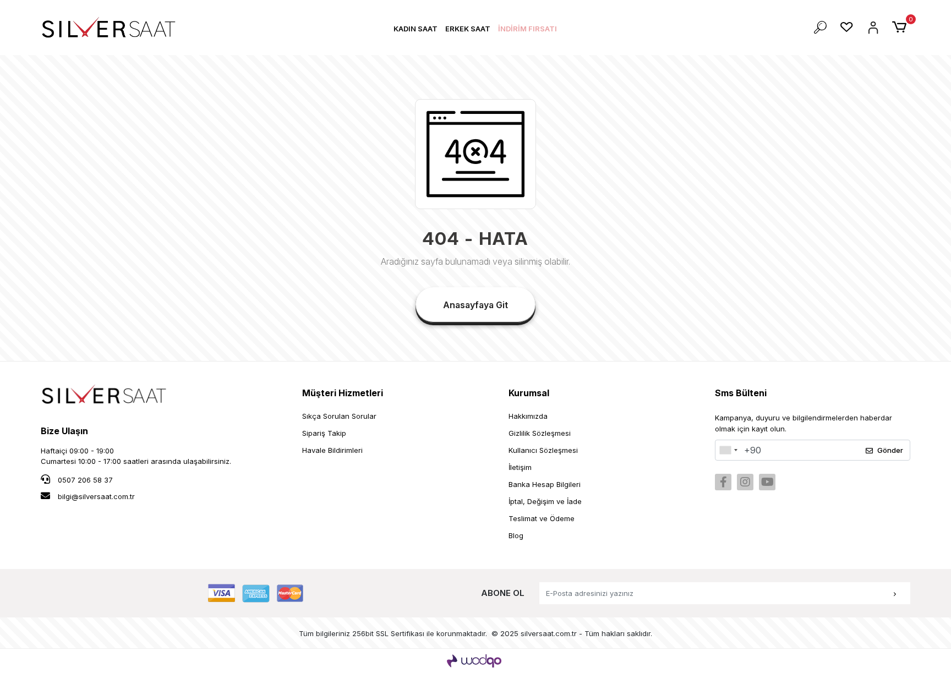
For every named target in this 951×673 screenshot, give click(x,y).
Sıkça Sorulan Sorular (339, 416)
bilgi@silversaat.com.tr (96, 496)
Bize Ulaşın (64, 430)
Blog (516, 535)
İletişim (520, 467)
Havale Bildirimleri (332, 450)
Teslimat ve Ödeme (542, 518)
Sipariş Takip (324, 433)
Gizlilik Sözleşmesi (540, 433)
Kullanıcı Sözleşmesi (543, 450)
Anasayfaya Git (475, 304)
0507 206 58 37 (84, 479)
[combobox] (728, 450)
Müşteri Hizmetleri (342, 392)
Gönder (890, 450)
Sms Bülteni (741, 392)
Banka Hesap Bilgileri (545, 484)
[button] (415, 29)
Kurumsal (529, 392)
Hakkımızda (528, 416)
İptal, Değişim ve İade (545, 501)
